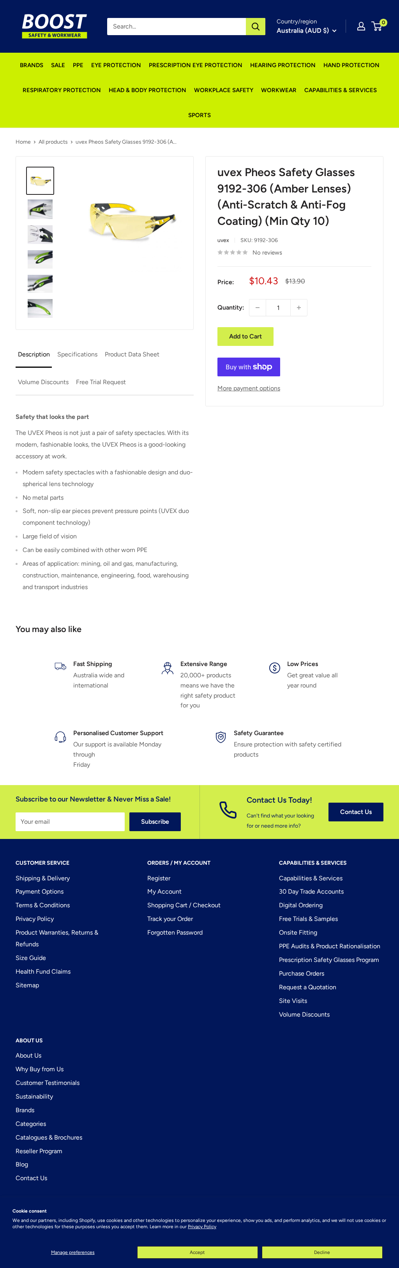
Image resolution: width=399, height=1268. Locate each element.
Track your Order (170, 919)
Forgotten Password (175, 932)
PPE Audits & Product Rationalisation (329, 946)
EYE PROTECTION (116, 65)
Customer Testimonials (47, 1082)
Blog (22, 1164)
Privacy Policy (202, 1226)
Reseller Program (39, 1151)
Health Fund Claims (43, 971)
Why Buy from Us (40, 1069)
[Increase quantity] (299, 307)
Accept (197, 1252)
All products (53, 142)
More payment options (248, 388)
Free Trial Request (101, 382)
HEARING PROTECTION (283, 65)
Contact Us (356, 812)
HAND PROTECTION (351, 65)
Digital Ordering (301, 905)
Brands (25, 1110)
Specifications (77, 354)
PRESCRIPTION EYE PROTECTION (195, 65)
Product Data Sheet (132, 354)
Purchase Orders (301, 973)
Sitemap (27, 985)
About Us (28, 1055)
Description (34, 354)
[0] (377, 26)
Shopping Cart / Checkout (184, 905)
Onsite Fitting (298, 932)
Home (23, 142)
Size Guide (31, 958)
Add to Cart (245, 336)
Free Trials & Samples (308, 919)
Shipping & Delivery (43, 878)
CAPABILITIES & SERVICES (340, 90)
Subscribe (155, 821)
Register (158, 878)
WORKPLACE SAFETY (223, 90)
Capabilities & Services (311, 878)
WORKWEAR (279, 90)
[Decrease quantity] (257, 307)
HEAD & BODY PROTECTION (147, 90)
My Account (164, 891)
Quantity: (230, 307)
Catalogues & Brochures (49, 1137)
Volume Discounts (43, 382)
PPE (78, 65)
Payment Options (40, 891)
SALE (58, 65)
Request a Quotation (307, 987)
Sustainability (34, 1096)
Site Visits (293, 1000)
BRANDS (31, 65)
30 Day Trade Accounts (311, 891)
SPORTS (199, 115)
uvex (223, 240)
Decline (322, 1252)
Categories (31, 1123)
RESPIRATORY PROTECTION (62, 90)
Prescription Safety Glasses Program (329, 959)
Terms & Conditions (43, 905)
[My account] (361, 26)
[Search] (255, 26)
